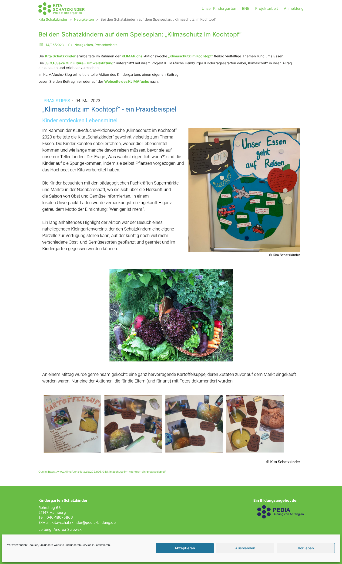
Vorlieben (306, 548)
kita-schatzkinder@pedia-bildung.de (84, 522)
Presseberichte (106, 45)
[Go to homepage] (61, 8)
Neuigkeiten (83, 45)
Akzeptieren (184, 548)
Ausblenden (245, 548)
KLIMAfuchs (132, 56)
